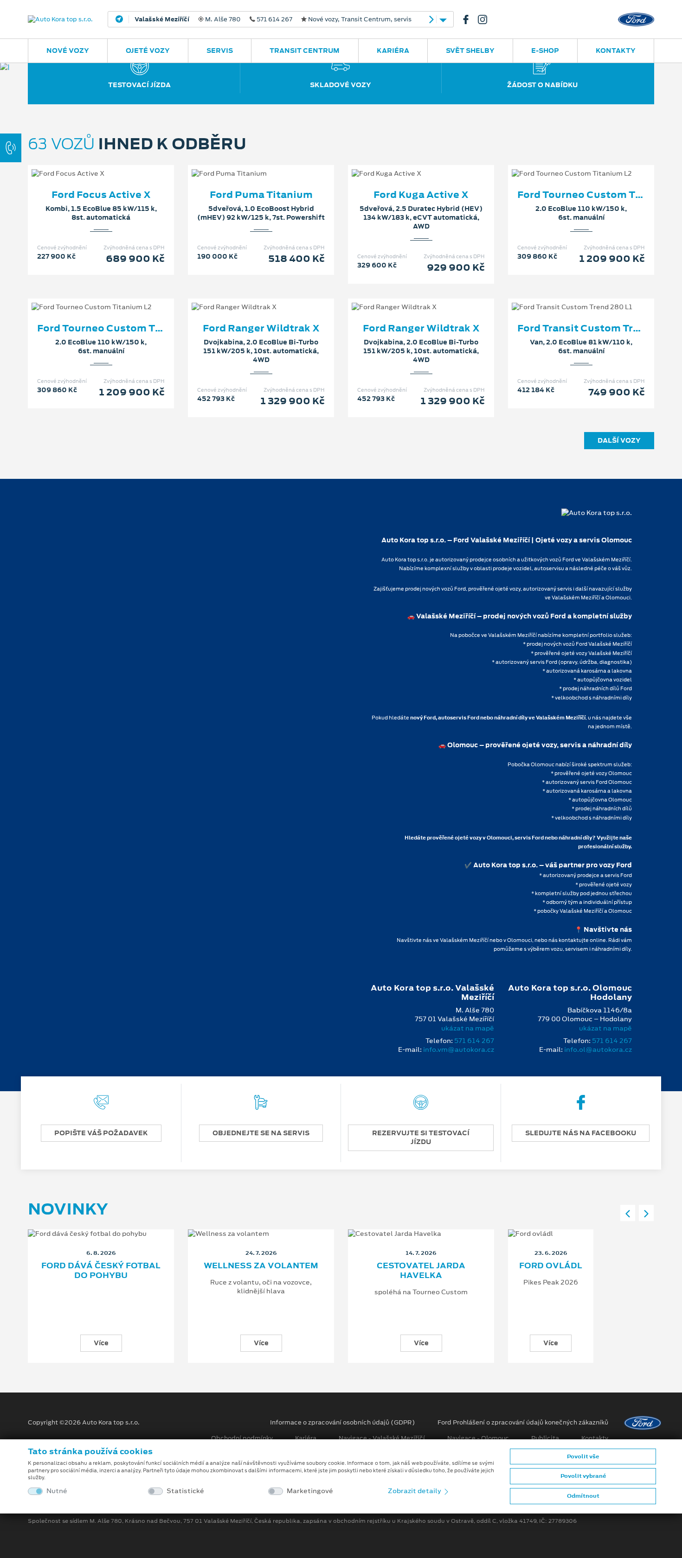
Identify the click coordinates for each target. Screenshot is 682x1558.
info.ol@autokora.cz (598, 1049)
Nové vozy (67, 50)
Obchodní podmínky (242, 1438)
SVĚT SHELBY (470, 50)
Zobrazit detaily (415, 1490)
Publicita (545, 1438)
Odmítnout (583, 1496)
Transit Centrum (305, 50)
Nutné (56, 1491)
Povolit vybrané (583, 1476)
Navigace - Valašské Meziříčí (382, 1438)
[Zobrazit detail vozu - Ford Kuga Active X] (406, 164)
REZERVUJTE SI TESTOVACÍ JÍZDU (421, 1137)
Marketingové (310, 1491)
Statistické (185, 1491)
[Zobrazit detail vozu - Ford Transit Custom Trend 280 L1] (566, 297)
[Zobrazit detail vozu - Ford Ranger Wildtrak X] (246, 297)
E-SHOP (545, 50)
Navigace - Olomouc (478, 1438)
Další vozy (619, 440)
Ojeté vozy (148, 50)
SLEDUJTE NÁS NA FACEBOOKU (580, 1133)
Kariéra (393, 50)
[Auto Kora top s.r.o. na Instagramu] (486, 19)
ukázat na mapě (467, 1028)
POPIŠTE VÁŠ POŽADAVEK (101, 1133)
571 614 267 (474, 1040)
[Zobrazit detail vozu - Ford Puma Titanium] (246, 164)
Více (101, 1343)
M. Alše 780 (273, 19)
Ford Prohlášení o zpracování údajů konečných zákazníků (523, 1422)
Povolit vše (583, 1456)
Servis (219, 50)
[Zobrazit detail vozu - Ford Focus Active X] (86, 164)
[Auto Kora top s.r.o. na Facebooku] (469, 19)
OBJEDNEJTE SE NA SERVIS (260, 1133)
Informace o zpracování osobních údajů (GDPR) (342, 1422)
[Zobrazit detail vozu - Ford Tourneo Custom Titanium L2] (566, 164)
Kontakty (616, 50)
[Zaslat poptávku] (116, 164)
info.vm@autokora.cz (458, 1049)
